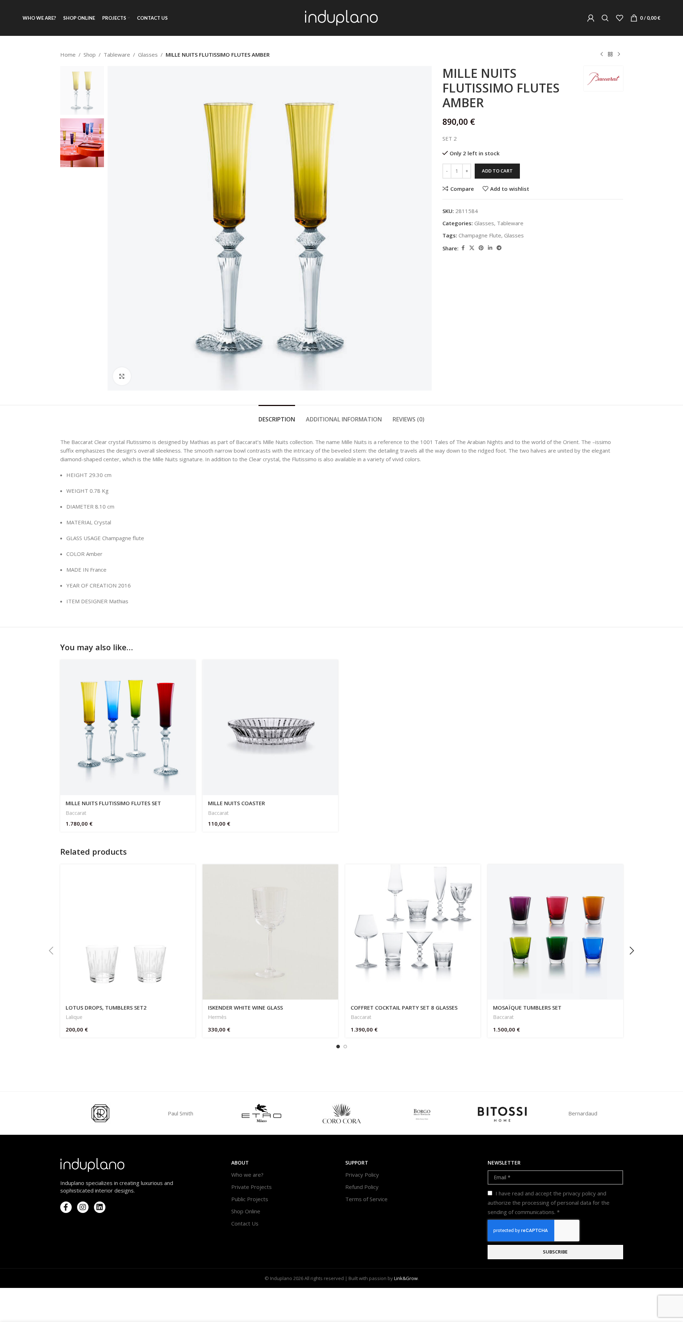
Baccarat (76, 812)
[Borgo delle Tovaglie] (422, 1113)
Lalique (74, 1017)
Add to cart (497, 170)
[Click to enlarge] (122, 376)
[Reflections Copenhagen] (100, 1113)
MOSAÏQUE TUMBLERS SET (527, 1007)
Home (68, 54)
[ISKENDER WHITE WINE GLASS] (270, 932)
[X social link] (471, 248)
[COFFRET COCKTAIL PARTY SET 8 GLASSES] (413, 932)
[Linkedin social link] (490, 248)
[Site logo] (341, 17)
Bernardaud (582, 1113)
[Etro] (261, 1113)
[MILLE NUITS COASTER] (270, 727)
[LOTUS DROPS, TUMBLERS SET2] (128, 932)
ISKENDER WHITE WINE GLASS (245, 1007)
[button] (51, 951)
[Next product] (619, 54)
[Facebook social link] (463, 248)
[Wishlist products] (619, 18)
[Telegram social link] (499, 248)
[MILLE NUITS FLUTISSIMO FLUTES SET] (128, 727)
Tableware (117, 54)
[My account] (591, 18)
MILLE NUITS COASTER (236, 803)
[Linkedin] (99, 1207)
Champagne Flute (480, 235)
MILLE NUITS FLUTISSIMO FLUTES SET (113, 803)
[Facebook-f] (66, 1207)
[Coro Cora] (341, 1113)
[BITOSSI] (502, 1113)
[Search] (605, 18)
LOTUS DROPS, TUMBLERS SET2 (106, 1007)
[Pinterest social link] (481, 248)
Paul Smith (180, 1113)
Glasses (148, 54)
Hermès (217, 1017)
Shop (90, 54)
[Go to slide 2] (345, 1046)
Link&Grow (406, 1278)
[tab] (277, 416)
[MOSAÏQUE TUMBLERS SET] (555, 932)
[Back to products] (610, 54)
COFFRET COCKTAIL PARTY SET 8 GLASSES (404, 1007)
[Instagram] (83, 1207)
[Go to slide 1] (338, 1046)
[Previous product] (601, 54)
